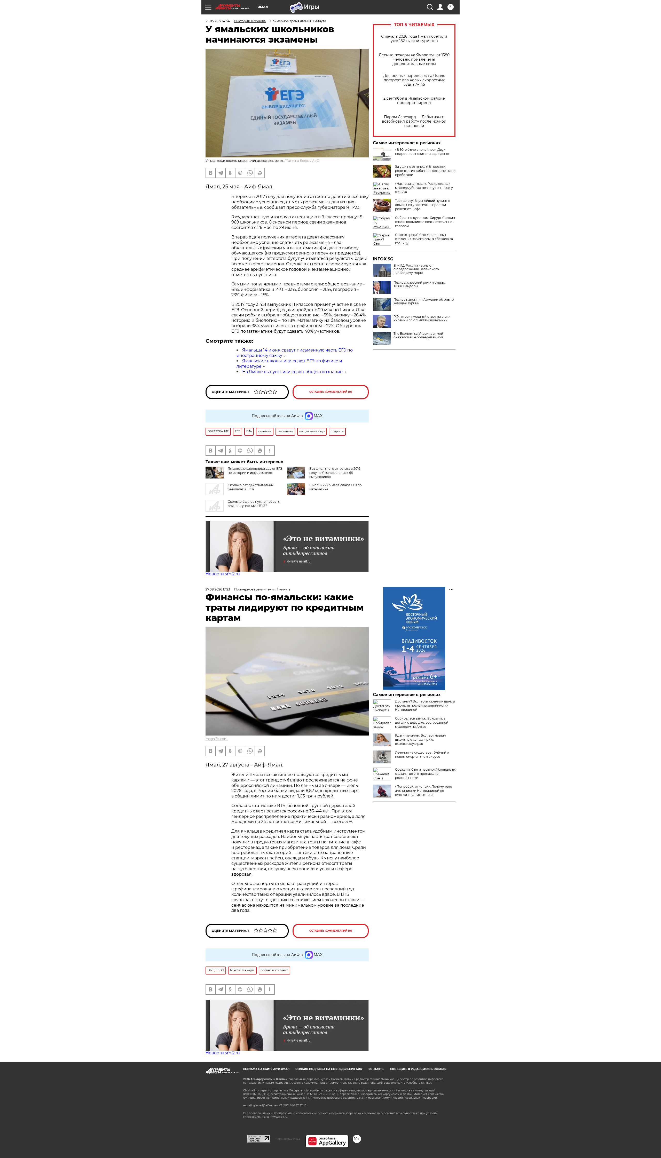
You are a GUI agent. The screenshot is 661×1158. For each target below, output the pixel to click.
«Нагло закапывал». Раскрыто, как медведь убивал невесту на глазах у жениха (424, 188)
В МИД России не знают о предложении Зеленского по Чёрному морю (416, 269)
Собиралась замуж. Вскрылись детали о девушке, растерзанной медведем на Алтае (421, 722)
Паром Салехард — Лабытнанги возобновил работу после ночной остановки (414, 121)
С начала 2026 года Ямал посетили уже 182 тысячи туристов (414, 38)
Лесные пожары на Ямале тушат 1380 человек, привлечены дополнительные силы (414, 59)
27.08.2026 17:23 (218, 589)
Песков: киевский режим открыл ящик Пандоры (420, 284)
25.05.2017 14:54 (218, 21)
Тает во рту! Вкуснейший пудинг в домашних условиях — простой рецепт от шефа (422, 205)
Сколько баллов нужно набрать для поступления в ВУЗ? (254, 504)
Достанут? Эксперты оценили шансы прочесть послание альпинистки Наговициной (425, 705)
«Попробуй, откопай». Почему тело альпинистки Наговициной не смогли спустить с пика (423, 791)
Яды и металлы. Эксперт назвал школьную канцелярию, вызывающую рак (420, 739)
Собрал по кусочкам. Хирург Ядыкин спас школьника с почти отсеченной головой (425, 222)
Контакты (376, 1069)
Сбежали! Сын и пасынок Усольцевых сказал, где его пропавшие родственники (425, 774)
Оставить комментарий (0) (330, 392)
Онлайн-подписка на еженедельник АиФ (329, 1069)
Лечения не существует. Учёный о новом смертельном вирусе (422, 754)
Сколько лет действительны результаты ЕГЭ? (250, 487)
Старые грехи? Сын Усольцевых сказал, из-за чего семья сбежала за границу (424, 239)
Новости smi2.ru (223, 573)
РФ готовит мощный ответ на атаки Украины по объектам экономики (422, 318)
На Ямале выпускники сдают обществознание (292, 371)
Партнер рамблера (288, 1138)
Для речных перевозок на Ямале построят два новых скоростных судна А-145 (414, 80)
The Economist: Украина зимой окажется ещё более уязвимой (418, 335)
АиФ (315, 161)
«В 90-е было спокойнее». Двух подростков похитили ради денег (422, 152)
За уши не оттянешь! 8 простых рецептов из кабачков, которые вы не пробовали (425, 171)
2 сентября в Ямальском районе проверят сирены (414, 100)
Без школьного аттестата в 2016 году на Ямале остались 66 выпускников (334, 473)
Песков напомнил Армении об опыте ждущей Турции (424, 301)
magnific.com (216, 739)
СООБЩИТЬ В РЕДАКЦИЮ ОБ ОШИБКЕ (418, 1069)
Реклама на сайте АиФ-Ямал (266, 1069)
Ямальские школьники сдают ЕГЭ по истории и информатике (255, 471)
